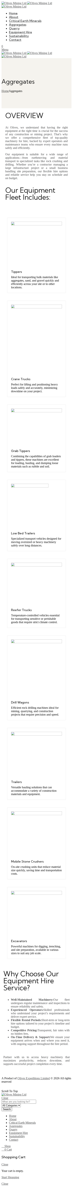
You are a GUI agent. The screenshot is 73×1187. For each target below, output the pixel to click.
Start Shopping (10, 1177)
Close (4, 1098)
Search (7, 1109)
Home (5, 91)
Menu (4, 49)
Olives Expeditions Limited (33, 1078)
